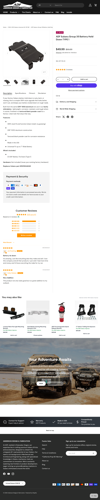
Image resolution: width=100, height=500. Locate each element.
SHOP (41, 383)
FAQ (57, 12)
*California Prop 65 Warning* (52, 457)
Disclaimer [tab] (42, 93)
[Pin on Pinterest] (72, 117)
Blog (62, 12)
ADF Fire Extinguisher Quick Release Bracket (60, 327)
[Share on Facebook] (68, 117)
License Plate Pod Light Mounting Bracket (13, 327)
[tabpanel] (26, 132)
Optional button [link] (55, 383)
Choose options (37, 335)
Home (4, 27)
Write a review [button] (26, 235)
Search (44, 445)
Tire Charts (26, 12)
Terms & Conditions (49, 453)
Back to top (50, 430)
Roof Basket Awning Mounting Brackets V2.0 (36, 327)
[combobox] (60, 5)
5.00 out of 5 (31, 215)
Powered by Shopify (31, 493)
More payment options (76, 90)
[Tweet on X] (63, 117)
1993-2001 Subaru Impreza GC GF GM (18, 27)
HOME (5, 12)
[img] (7, 248)
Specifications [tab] (20, 93)
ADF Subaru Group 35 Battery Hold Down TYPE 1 (42, 27)
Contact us (49, 12)
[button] (96, 5)
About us (45, 461)
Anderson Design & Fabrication (16, 493)
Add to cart (84, 79)
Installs (69, 12)
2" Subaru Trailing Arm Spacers (85, 326)
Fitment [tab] (32, 93)
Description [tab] (7, 93)
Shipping (58, 52)
